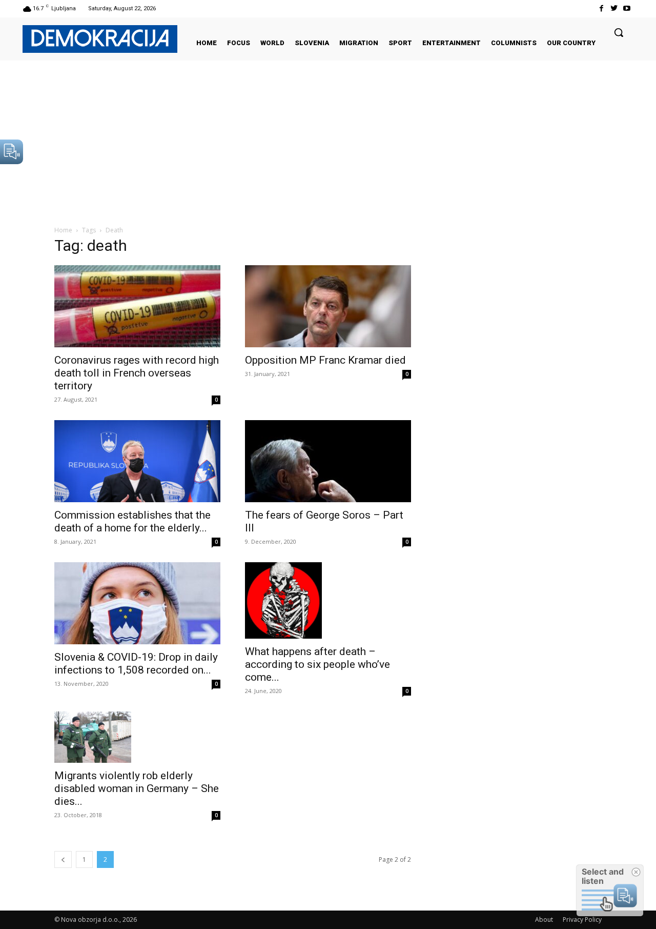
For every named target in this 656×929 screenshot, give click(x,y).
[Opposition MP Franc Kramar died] (328, 306)
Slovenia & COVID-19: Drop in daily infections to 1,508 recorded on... (136, 663)
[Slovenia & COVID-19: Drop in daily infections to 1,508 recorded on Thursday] (137, 603)
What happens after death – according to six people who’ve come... (317, 664)
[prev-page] (63, 859)
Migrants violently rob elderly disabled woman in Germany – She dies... (136, 788)
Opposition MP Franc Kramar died (325, 360)
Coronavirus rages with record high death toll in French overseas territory (136, 373)
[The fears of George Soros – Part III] (328, 461)
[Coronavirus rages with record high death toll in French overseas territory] (137, 306)
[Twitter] (614, 8)
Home (63, 230)
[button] (618, 32)
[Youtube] (627, 8)
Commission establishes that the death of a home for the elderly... (132, 521)
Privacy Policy (582, 919)
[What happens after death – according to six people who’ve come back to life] (328, 600)
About (544, 919)
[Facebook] (600, 8)
